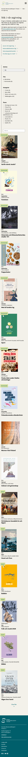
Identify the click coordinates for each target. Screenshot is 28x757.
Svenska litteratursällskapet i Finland (10, 8)
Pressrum (3, 748)
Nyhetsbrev (4, 746)
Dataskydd (3, 750)
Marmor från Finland (8, 450)
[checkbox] (14, 81)
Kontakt (3, 744)
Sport (3, 343)
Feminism (4, 200)
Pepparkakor (5, 272)
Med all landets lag (7, 307)
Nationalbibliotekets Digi (9, 29)
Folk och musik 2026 (8, 629)
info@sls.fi (3, 734)
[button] (14, 704)
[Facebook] (2, 753)
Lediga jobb (4, 742)
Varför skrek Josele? (8, 164)
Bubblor (4, 593)
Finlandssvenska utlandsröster (12, 415)
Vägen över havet (7, 699)
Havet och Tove (6, 558)
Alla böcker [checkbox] (7, 79)
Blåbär (3, 664)
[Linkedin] (7, 753)
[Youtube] (5, 753)
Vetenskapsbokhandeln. (7, 37)
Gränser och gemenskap (9, 486)
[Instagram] (4, 753)
